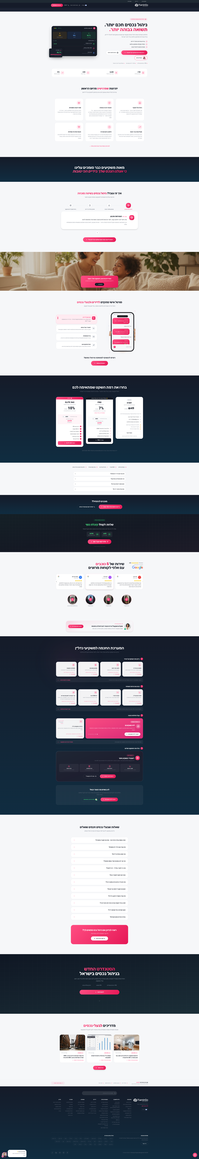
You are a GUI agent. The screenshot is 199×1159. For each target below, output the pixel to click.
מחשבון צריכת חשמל (115, 1112)
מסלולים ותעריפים (127, 1104)
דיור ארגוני (70, 1115)
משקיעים (144, 1)
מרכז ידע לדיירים (92, 1113)
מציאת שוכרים (104, 1102)
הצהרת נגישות (58, 1104)
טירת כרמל (58, 1141)
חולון (81, 1138)
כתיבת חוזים (105, 1104)
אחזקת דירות (105, 1106)
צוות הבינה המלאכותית (117, 1103)
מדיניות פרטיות (57, 1109)
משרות (71, 1104)
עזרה (60, 1111)
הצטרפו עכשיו (100, 363)
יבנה (95, 1144)
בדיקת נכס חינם (100, 938)
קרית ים (89, 1141)
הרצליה (70, 1138)
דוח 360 (129, 1109)
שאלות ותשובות (80, 1113)
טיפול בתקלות (105, 1113)
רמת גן (105, 1138)
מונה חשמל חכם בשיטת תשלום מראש (115, 1106)
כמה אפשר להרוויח (80, 1111)
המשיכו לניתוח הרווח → (64, 680)
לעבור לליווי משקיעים (110, 799)
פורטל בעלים (128, 1106)
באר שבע (111, 1144)
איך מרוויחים (81, 1109)
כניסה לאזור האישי (108, 776)
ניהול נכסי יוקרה (104, 1122)
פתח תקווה (93, 1138)
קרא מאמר (100, 1068)
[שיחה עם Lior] (4, 1154)
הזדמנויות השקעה (127, 1111)
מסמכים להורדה (116, 1124)
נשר (63, 1141)
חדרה (75, 1144)
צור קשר (71, 1106)
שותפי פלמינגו (81, 1102)
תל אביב (111, 1138)
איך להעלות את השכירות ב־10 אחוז (115, 1117)
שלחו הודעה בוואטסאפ (89, 799)
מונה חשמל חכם (104, 1128)
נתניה (111, 1141)
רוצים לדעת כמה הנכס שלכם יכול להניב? (100, 239)
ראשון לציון (86, 1138)
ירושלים (106, 1141)
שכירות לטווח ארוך (104, 1117)
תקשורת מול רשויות (103, 1111)
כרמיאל (80, 1144)
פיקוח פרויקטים (104, 1109)
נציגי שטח (82, 1106)
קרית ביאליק (75, 1141)
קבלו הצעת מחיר (127, 1117)
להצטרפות (100, 284)
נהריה (85, 1144)
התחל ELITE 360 (70, 443)
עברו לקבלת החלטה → (64, 709)
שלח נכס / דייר (81, 1104)
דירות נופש (93, 1106)
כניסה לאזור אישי (112, 52)
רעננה (66, 1138)
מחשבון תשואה (116, 1110)
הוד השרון (54, 1138)
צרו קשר (144, 1143)
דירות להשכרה (93, 1104)
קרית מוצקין (83, 1141)
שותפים (129, 1)
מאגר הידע (70, 1113)
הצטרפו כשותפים (57, 5)
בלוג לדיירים (93, 1111)
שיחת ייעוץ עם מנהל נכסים (86, 507)
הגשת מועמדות (92, 1109)
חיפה (95, 1141)
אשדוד (105, 1144)
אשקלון (99, 1144)
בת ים (76, 1138)
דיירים (136, 1)
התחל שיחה (139, 58)
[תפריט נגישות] (195, 1155)
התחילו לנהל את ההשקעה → (66, 742)
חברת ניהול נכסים (104, 1115)
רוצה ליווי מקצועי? (90, 776)
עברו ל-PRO (100, 440)
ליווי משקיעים (128, 1113)
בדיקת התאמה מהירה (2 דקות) (111, 507)
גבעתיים (100, 1138)
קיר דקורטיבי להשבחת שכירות (103, 1124)
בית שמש (100, 1141)
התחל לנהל (129, 433)
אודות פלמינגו (69, 1102)
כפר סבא (60, 1138)
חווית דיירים (93, 1102)
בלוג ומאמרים (70, 1109)
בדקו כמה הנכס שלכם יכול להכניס (135, 52)
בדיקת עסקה (128, 1115)
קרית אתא (69, 1141)
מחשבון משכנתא (116, 1114)
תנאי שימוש (58, 1106)
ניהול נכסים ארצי (69, 1111)
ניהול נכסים (128, 1102)
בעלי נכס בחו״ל (104, 1119)
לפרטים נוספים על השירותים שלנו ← (99, 146)
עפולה (90, 1144)
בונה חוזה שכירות (116, 1122)
